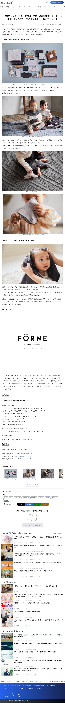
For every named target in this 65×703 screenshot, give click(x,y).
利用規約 (52, 685)
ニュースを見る (57, 533)
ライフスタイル (17, 491)
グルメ (55, 7)
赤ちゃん (6, 500)
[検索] (47, 2)
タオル (10, 497)
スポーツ (19, 7)
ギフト (5, 497)
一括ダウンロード (33, 484)
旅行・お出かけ (48, 7)
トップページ (6, 681)
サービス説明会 (27, 685)
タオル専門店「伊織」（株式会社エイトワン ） (50, 24)
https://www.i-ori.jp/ (25, 456)
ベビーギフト (26, 497)
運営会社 (6, 685)
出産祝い (48, 497)
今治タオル (41, 497)
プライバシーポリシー (10, 689)
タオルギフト (18, 497)
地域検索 (6, 7)
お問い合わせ (39, 689)
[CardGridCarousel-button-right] (62, 475)
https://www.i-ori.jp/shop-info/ (22, 453)
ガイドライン (22, 689)
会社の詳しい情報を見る (32, 525)
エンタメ (13, 7)
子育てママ (54, 497)
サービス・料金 (16, 685)
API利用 (30, 689)
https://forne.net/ (25, 459)
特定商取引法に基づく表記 (41, 685)
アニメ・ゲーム (28, 7)
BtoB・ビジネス (38, 7)
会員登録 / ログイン (57, 2)
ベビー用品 (33, 497)
